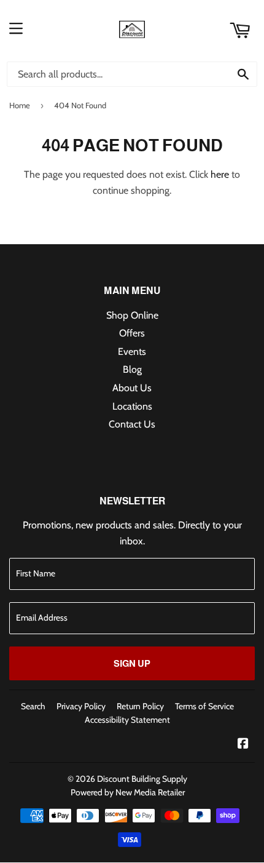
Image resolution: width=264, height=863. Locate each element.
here (220, 174)
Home (19, 105)
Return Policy (140, 706)
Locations (132, 406)
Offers (132, 333)
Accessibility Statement (127, 720)
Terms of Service (204, 706)
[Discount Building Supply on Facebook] (243, 744)
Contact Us (132, 424)
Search (33, 706)
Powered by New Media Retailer (128, 792)
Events (132, 351)
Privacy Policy (81, 706)
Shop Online (132, 315)
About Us (132, 388)
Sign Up (132, 663)
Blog (132, 369)
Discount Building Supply (142, 779)
